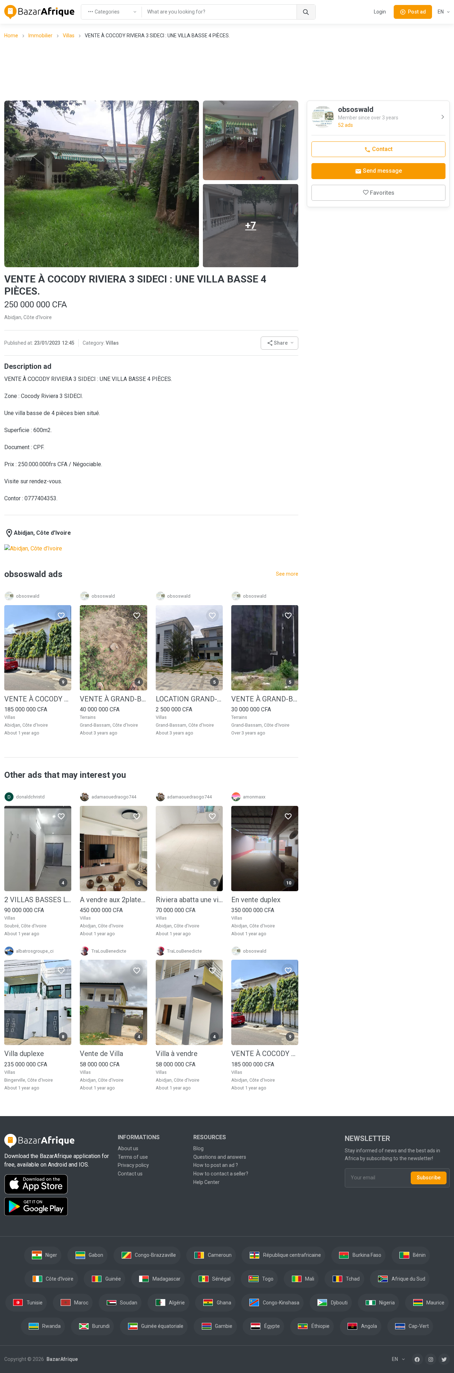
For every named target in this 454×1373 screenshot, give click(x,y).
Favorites (382, 192)
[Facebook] (417, 1359)
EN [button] (441, 12)
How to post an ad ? (215, 1165)
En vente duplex (256, 899)
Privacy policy (133, 1165)
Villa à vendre (177, 1053)
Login (380, 12)
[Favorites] (61, 615)
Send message (381, 170)
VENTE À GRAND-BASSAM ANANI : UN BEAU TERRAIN (264, 699)
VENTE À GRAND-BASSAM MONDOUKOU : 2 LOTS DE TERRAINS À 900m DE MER (113, 699)
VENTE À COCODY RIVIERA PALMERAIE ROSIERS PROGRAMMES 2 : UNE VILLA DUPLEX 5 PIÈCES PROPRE (37, 699)
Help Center (206, 1182)
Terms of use (133, 1157)
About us (128, 1148)
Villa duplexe (24, 1053)
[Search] (306, 12)
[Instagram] (430, 1359)
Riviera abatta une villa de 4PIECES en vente (189, 899)
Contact (382, 149)
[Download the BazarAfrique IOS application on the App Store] (56, 1184)
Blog (198, 1148)
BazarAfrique (61, 1359)
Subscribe (429, 1177)
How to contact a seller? (220, 1174)
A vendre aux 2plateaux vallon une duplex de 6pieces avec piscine (113, 899)
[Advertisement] (227, 69)
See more (287, 574)
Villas (68, 35)
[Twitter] (444, 1359)
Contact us (130, 1174)
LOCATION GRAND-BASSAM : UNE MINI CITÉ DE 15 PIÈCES (189, 699)
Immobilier (40, 35)
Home (11, 35)
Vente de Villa (101, 1053)
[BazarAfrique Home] (39, 12)
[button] (280, 343)
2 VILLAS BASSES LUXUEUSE (37, 899)
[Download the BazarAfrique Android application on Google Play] (56, 1206)
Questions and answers (219, 1157)
